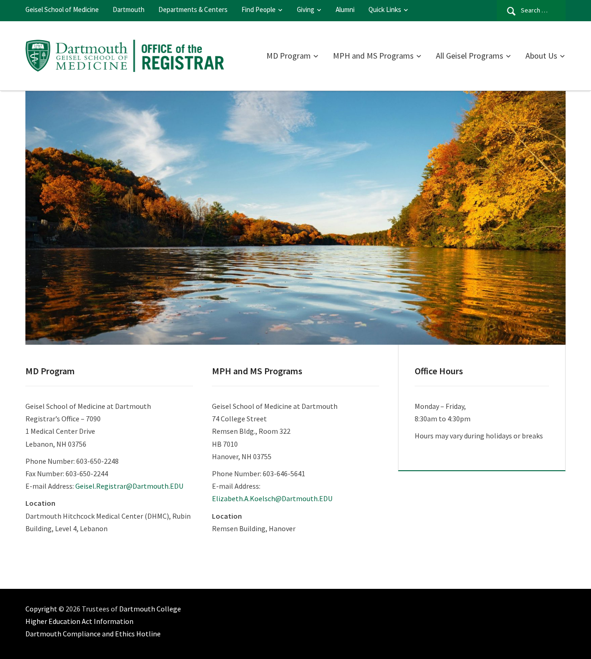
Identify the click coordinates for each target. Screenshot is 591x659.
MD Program (288, 55)
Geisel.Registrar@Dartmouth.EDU (129, 486)
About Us (541, 55)
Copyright (41, 608)
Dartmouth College (150, 608)
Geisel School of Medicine (62, 9)
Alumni (345, 9)
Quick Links (384, 9)
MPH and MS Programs (373, 55)
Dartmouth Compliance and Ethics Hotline (93, 633)
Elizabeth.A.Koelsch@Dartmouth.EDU (272, 498)
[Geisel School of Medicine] (124, 54)
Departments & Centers (193, 9)
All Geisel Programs (469, 55)
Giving (305, 9)
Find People (258, 9)
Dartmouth (129, 9)
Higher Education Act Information (79, 621)
